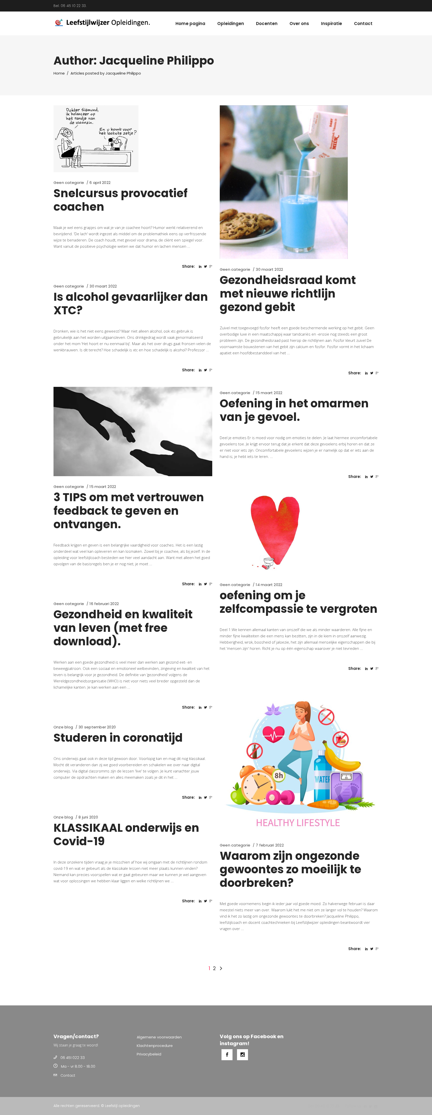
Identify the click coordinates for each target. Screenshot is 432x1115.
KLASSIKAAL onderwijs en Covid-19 (126, 834)
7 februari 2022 (270, 845)
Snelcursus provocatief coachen (121, 200)
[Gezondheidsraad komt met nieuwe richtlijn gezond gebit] (284, 182)
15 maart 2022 (103, 486)
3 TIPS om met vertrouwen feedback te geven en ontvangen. (129, 510)
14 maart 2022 (269, 584)
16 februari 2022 (104, 603)
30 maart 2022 (269, 269)
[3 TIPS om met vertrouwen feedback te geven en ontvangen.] (133, 431)
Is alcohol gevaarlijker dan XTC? (131, 303)
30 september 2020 (97, 727)
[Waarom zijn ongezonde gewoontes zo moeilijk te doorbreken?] (298, 760)
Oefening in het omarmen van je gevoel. (294, 410)
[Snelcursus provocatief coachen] (96, 138)
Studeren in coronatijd (118, 738)
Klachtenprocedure (155, 1045)
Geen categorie (69, 182)
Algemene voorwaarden (159, 1037)
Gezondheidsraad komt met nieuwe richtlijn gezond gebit (288, 293)
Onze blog (63, 727)
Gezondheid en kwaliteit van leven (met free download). (123, 628)
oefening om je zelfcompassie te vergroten (299, 602)
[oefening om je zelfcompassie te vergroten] (299, 533)
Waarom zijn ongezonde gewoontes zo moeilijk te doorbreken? (290, 869)
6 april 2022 (100, 182)
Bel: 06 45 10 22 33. (70, 5)
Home (59, 73)
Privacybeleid (149, 1054)
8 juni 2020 (88, 817)
